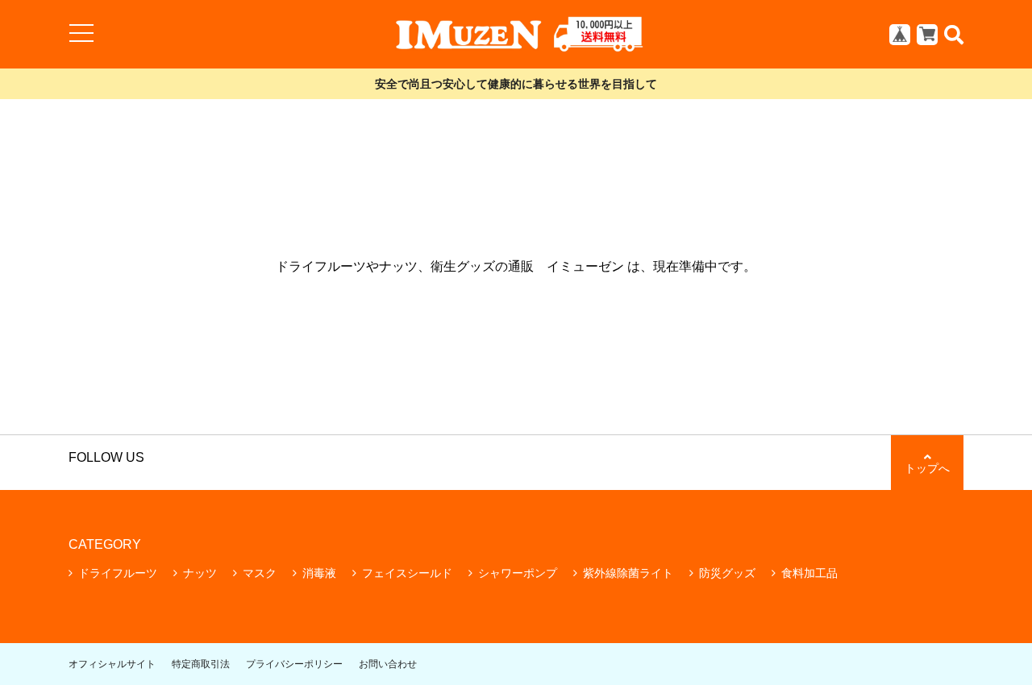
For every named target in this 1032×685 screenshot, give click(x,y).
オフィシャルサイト (112, 664)
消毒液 (319, 573)
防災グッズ (727, 573)
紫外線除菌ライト (628, 573)
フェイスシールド (407, 573)
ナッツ (200, 573)
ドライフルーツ (117, 573)
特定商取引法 (201, 664)
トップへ (927, 468)
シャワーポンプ (517, 573)
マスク (260, 573)
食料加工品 (809, 573)
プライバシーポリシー (294, 664)
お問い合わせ (388, 664)
